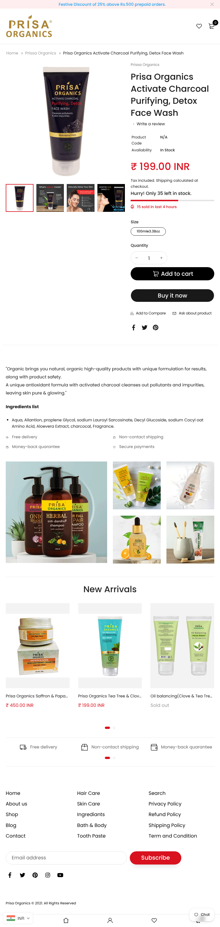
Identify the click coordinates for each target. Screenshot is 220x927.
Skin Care (88, 803)
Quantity (139, 245)
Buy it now (172, 296)
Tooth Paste (91, 835)
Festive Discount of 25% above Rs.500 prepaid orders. (112, 4)
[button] (107, 727)
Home (12, 53)
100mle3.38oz (148, 231)
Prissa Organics (41, 53)
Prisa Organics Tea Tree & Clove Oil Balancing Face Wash (135, 696)
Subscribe (155, 858)
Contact (15, 835)
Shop (12, 814)
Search (157, 793)
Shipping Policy (167, 825)
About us (16, 803)
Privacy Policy (165, 803)
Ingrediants (91, 814)
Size (134, 222)
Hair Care (88, 793)
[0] (211, 26)
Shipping (164, 180)
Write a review (151, 124)
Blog (11, 825)
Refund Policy (165, 814)
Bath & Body (92, 825)
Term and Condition (173, 835)
